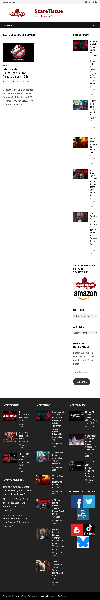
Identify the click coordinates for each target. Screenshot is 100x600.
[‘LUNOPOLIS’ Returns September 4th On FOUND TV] (80, 101)
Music (5, 65)
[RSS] (96, 1)
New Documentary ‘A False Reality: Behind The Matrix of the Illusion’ (17, 490)
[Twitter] (89, 1)
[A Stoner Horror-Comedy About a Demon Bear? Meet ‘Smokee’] (80, 170)
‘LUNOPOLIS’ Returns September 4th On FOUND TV (93, 111)
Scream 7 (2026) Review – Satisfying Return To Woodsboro (90, 469)
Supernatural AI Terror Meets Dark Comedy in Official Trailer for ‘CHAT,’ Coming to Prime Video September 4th (93, 62)
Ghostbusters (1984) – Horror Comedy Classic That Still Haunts (90, 442)
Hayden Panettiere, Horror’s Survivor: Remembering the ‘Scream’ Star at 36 (93, 228)
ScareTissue (48, 11)
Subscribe (82, 381)
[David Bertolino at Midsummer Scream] (10, 412)
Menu (9, 25)
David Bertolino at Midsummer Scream (24, 416)
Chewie (12, 81)
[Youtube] (86, 1)
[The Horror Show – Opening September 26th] (10, 454)
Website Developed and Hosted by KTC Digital (47, 596)
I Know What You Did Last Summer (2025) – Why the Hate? (91, 417)
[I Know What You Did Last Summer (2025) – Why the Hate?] (76, 412)
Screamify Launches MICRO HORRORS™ (24, 437)
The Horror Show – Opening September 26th (24, 459)
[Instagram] (93, 1)
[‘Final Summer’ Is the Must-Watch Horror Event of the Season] (43, 562)
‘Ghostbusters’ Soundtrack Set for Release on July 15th (15, 73)
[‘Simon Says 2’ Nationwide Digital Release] (80, 138)
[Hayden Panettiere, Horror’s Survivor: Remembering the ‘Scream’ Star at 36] (80, 213)
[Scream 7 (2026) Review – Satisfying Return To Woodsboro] (76, 462)
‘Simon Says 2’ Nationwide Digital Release (57, 482)
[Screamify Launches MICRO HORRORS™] (10, 433)
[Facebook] (83, 1)
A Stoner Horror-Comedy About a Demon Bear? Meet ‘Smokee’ (93, 183)
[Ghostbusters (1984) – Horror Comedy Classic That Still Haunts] (76, 436)
